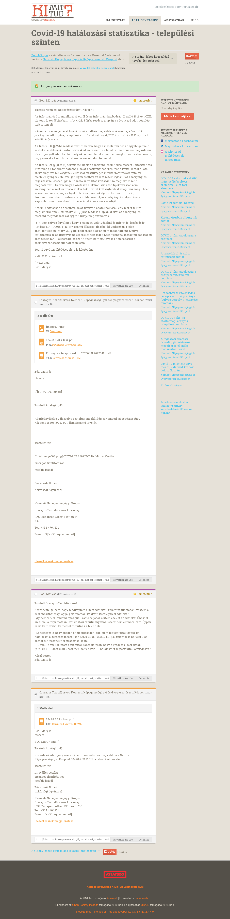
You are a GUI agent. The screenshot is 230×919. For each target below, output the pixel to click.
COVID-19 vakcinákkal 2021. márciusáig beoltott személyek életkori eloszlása (179, 183)
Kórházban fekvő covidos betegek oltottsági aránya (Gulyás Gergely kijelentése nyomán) (179, 298)
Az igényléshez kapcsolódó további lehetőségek (150, 58)
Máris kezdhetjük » (177, 116)
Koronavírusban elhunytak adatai (179, 219)
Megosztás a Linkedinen (181, 146)
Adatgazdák (174, 20)
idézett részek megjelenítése (54, 561)
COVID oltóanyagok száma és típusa (178, 237)
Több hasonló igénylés (171, 385)
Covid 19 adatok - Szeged (177, 203)
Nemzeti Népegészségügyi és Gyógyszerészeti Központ (80, 59)
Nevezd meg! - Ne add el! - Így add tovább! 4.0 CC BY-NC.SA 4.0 (115, 911)
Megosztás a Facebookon (181, 141)
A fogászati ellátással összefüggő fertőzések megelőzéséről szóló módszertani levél (176, 344)
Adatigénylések (144, 20)
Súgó (194, 20)
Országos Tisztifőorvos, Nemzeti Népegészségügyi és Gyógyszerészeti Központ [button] (92, 300)
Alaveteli (112, 898)
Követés (192, 56)
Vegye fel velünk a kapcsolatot (97, 67)
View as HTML (73, 344)
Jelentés (144, 285)
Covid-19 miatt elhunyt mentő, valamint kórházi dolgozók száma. (177, 367)
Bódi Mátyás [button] (48, 100)
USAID (145, 905)
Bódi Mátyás (39, 55)
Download (56, 331)
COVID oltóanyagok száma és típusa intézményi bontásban (178, 275)
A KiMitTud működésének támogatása (174, 155)
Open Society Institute (85, 905)
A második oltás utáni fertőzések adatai (175, 255)
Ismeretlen (145, 100)
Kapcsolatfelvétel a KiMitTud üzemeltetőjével (115, 887)
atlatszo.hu (49, 19)
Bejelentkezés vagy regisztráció (177, 6)
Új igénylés (115, 20)
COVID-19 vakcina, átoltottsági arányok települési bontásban (175, 321)
